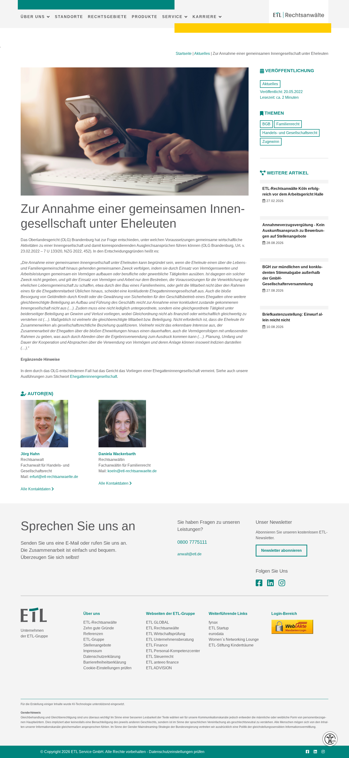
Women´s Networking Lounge (234, 639)
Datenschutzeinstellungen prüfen (176, 752)
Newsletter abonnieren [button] (281, 550)
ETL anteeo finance (162, 662)
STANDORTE (69, 17)
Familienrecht (287, 124)
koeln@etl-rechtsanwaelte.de (132, 471)
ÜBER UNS (33, 17)
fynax (213, 622)
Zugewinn (270, 142)
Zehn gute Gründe (98, 628)
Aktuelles (202, 53)
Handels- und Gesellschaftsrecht (289, 133)
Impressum (92, 651)
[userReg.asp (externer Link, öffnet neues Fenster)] (292, 627)
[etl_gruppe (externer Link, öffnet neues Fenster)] (281, 583)
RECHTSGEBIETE (107, 17)
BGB (266, 124)
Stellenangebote (97, 645)
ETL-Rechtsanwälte (100, 622)
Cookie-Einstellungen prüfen (107, 668)
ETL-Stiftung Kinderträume (231, 645)
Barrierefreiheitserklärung (104, 662)
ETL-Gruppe (93, 639)
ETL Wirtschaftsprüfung (165, 634)
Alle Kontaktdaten (36, 489)
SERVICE (172, 17)
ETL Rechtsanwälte (162, 628)
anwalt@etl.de (189, 554)
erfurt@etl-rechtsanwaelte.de (54, 477)
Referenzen (93, 634)
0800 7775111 (192, 542)
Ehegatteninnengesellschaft (93, 376)
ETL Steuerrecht (159, 657)
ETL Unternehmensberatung (170, 639)
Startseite (184, 53)
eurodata (216, 634)
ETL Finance (157, 645)
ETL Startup (219, 628)
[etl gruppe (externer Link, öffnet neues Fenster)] (270, 583)
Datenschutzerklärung (101, 657)
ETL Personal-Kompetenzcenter (173, 651)
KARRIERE (205, 17)
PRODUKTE (144, 17)
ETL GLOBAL (157, 622)
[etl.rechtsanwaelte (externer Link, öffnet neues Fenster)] (259, 583)
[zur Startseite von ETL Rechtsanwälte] (298, 15)
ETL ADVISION (159, 668)
